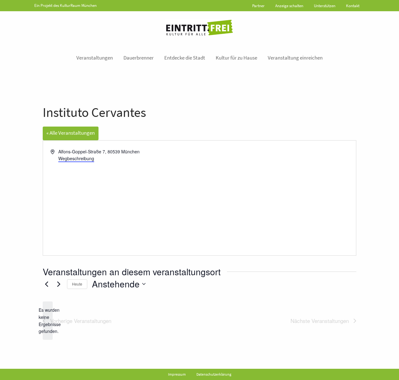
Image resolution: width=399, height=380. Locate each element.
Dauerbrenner (138, 57)
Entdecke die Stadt (184, 57)
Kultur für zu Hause (236, 57)
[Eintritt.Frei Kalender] (199, 27)
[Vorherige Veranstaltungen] (46, 284)
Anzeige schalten (289, 5)
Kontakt (352, 5)
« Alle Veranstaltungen (70, 132)
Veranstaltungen (94, 57)
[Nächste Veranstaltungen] (58, 284)
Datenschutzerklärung (213, 374)
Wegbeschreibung (76, 158)
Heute (77, 283)
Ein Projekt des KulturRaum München (65, 5)
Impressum (177, 374)
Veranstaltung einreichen (295, 57)
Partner (258, 5)
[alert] (48, 320)
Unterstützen (324, 5)
